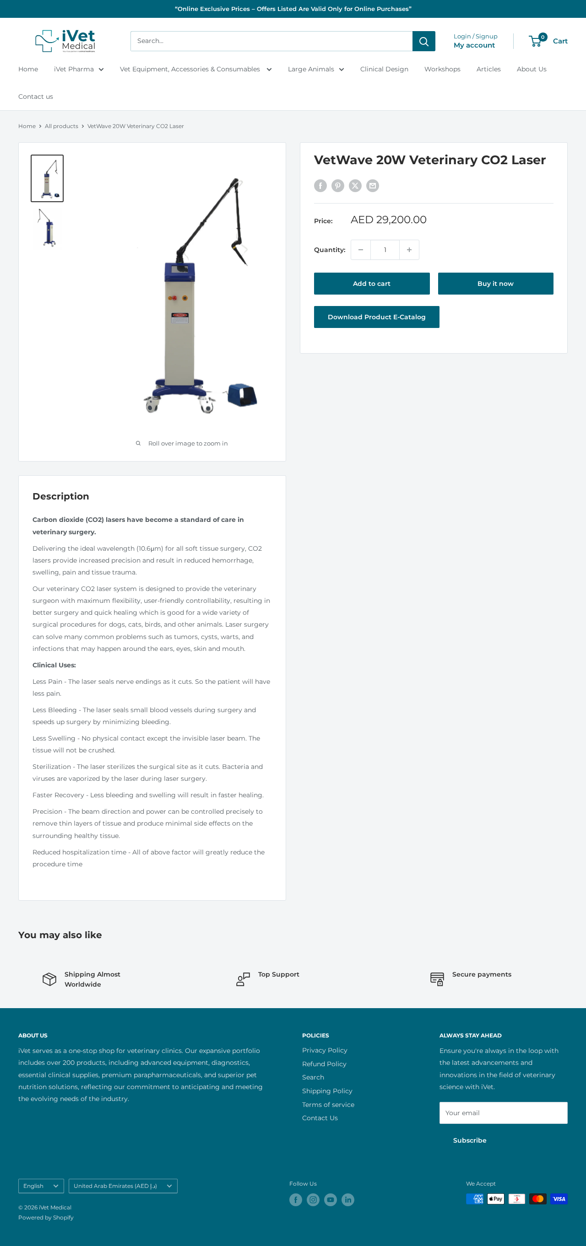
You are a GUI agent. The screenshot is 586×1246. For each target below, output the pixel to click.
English (33, 1185)
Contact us (35, 96)
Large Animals (311, 69)
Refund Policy (324, 1064)
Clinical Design (384, 69)
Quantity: (329, 250)
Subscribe (470, 1140)
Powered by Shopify (46, 1217)
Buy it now (495, 283)
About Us (532, 69)
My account (474, 45)
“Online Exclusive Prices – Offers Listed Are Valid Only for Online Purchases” (293, 8)
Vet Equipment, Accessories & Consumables (191, 69)
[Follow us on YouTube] (330, 1199)
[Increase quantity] (409, 249)
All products (61, 126)
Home (28, 69)
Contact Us (320, 1118)
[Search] (423, 41)
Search (313, 1077)
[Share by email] (372, 185)
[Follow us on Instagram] (313, 1199)
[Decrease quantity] (360, 249)
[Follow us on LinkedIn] (348, 1199)
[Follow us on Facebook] (295, 1199)
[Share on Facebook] (320, 185)
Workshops (442, 69)
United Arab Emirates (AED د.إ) (115, 1185)
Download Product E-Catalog (377, 317)
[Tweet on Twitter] (355, 185)
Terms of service (328, 1105)
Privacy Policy (324, 1050)
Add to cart (372, 283)
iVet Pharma (74, 69)
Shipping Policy (327, 1091)
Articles (489, 69)
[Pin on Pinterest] (337, 185)
